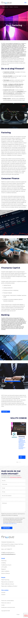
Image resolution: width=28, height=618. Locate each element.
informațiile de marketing (15, 477)
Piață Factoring (5, 579)
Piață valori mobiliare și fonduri (9, 586)
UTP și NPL (4, 567)
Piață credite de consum (7, 584)
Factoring (3, 560)
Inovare (3, 592)
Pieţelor (11, 6)
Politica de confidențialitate (7, 600)
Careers (3, 594)
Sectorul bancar (5, 573)
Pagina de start (5, 6)
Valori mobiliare (5, 571)
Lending (3, 562)
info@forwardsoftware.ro (7, 552)
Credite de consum (6, 565)
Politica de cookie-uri (6, 602)
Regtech (3, 569)
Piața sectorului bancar (7, 582)
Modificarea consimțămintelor (8, 607)
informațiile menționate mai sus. (10, 523)
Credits (2, 605)
